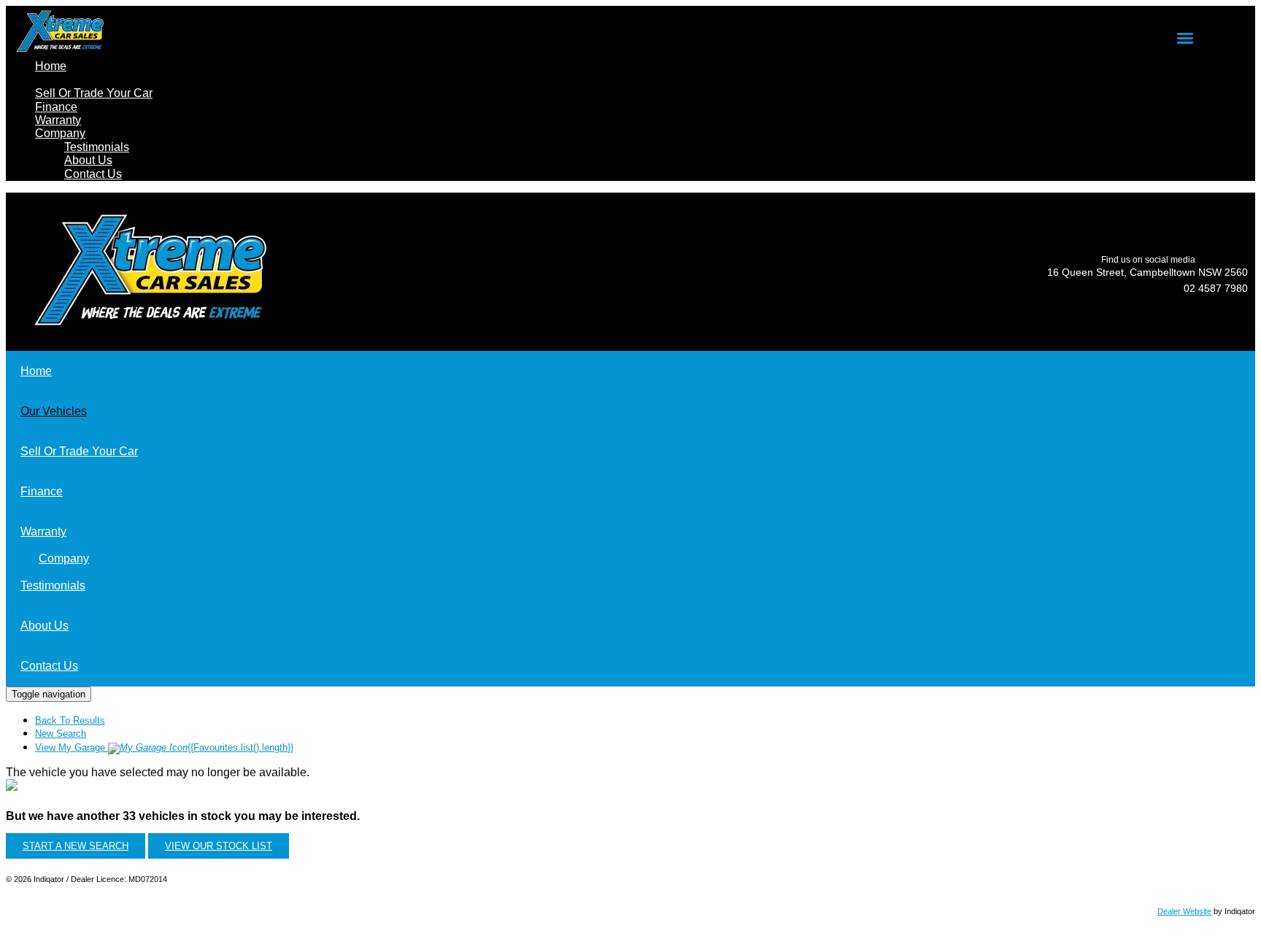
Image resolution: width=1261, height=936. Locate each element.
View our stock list (218, 845)
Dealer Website (1184, 911)
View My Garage (164, 747)
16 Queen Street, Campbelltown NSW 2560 (1147, 272)
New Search (60, 733)
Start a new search (75, 845)
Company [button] (60, 133)
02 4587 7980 (1216, 288)
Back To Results (70, 720)
